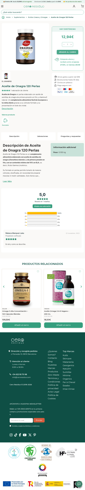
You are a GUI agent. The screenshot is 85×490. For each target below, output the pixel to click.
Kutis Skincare (67, 357)
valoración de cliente (19, 90)
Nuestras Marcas (52, 367)
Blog (50, 361)
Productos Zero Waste (53, 373)
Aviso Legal (53, 392)
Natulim (67, 369)
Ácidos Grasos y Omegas (37, 17)
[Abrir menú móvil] (2, 6)
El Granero (7, 81)
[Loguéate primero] (38, 271)
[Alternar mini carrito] (82, 6)
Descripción (7, 108)
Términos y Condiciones (54, 380)
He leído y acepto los (26, 426)
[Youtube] (25, 435)
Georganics (68, 365)
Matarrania (68, 362)
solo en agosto (27, 1)
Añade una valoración (42, 206)
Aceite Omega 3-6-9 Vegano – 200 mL (14, 312)
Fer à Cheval (69, 382)
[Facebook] (20, 435)
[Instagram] (11, 435)
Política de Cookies (53, 397)
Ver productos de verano (73, 1)
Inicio (8, 17)
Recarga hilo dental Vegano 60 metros (57, 312)
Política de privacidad (53, 387)
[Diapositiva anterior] (4, 286)
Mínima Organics (67, 377)
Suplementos (19, 17)
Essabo (66, 385)
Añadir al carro (21, 325)
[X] (30, 435)
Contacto (52, 358)
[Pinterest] (34, 435)
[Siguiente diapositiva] (81, 286)
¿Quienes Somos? (52, 353)
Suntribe (67, 372)
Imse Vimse (68, 389)
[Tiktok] (15, 435)
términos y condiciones (32, 426)
